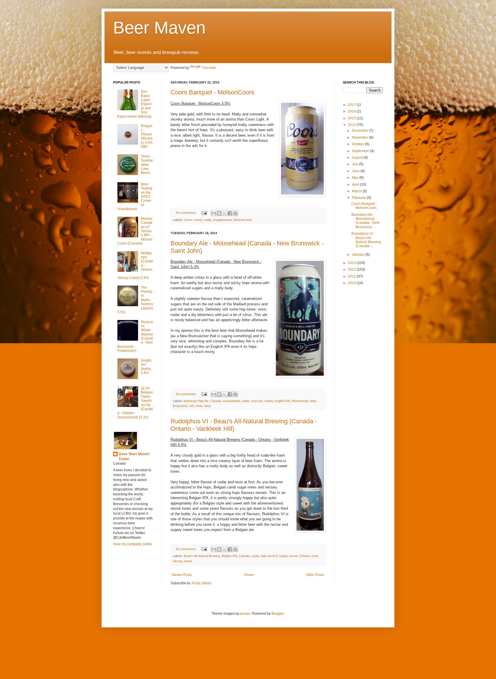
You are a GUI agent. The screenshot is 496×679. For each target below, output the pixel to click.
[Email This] (213, 213)
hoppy (283, 556)
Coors (188, 220)
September (361, 151)
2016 (352, 111)
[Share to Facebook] (230, 213)
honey (198, 220)
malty (207, 220)
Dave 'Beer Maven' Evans (134, 456)
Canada (215, 401)
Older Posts (315, 575)
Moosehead (300, 401)
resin (198, 406)
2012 (352, 269)
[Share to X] (224, 213)
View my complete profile (132, 544)
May (355, 178)
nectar (293, 556)
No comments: (186, 212)
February (359, 198)
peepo (245, 614)
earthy (268, 401)
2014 (352, 125)
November (360, 137)
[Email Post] (204, 212)
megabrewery (222, 220)
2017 (352, 105)
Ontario (304, 556)
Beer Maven (159, 27)
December (360, 131)
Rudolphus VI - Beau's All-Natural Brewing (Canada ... (366, 240)
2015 (352, 118)
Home (249, 575)
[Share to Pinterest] (235, 213)
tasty (207, 406)
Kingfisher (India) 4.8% (146, 366)
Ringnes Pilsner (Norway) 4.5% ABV (147, 136)
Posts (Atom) (202, 583)
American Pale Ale (195, 401)
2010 (352, 283)
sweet (188, 561)
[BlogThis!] (219, 213)
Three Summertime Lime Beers (147, 164)
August (358, 158)
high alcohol (269, 556)
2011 (352, 276)
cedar (245, 401)
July (355, 164)
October (358, 144)
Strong (177, 561)
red (191, 406)
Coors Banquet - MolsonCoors (212, 92)
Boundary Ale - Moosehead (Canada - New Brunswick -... (365, 221)
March (357, 191)
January (358, 255)
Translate (209, 68)
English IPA (282, 401)
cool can (257, 401)
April (356, 185)
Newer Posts (182, 575)
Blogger (278, 614)
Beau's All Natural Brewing (202, 556)
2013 (352, 263)
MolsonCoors (243, 220)
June (356, 171)
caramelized (231, 401)
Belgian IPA (229, 556)
